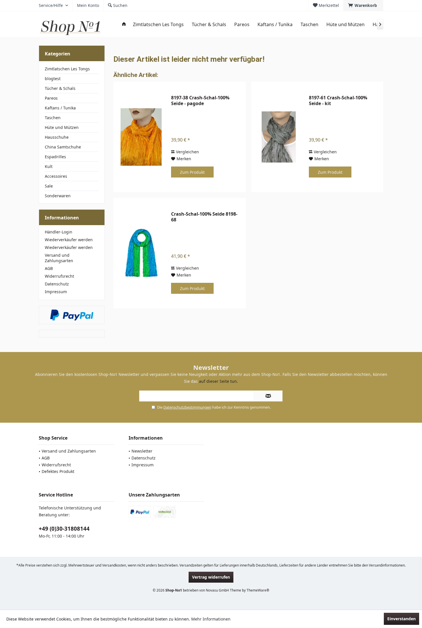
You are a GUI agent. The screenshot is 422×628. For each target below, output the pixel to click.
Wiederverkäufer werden (69, 239)
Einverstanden (401, 618)
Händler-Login (58, 232)
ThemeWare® (258, 590)
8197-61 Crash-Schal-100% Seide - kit (338, 100)
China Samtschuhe (63, 147)
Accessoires (56, 176)
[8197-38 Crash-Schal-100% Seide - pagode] (141, 137)
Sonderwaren (58, 195)
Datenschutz (57, 284)
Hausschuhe (57, 137)
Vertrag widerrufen (211, 577)
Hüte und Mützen (62, 127)
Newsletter (141, 451)
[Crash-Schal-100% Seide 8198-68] (141, 253)
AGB (49, 268)
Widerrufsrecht (59, 276)
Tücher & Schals (60, 88)
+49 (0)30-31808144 (64, 528)
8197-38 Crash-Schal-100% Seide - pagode (200, 100)
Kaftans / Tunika (60, 108)
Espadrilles (55, 156)
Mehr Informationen (211, 619)
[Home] (124, 24)
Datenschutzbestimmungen (187, 407)
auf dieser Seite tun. (218, 381)
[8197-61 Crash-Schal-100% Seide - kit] (278, 137)
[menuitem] (363, 5)
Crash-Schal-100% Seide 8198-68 (204, 217)
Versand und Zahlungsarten (59, 257)
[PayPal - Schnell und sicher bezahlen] (71, 315)
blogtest (53, 78)
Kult (49, 166)
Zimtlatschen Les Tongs (67, 69)
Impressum (56, 291)
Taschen (53, 117)
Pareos (51, 98)
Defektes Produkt (58, 471)
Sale (49, 186)
